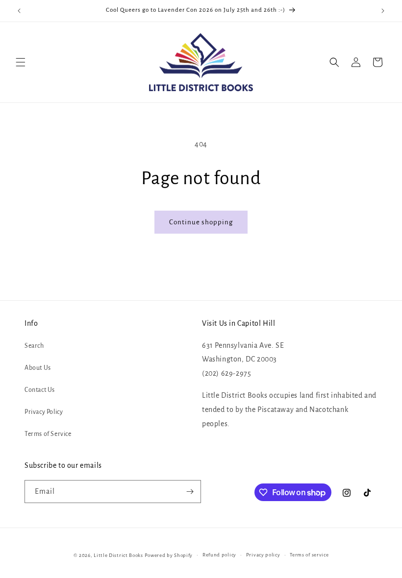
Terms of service (309, 554)
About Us (38, 367)
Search (34, 345)
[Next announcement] (383, 11)
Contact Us (40, 389)
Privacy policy (263, 554)
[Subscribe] (190, 491)
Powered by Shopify (169, 555)
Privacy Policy (44, 412)
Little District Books (118, 555)
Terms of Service (48, 434)
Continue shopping (201, 222)
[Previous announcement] (19, 11)
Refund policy (219, 554)
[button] (20, 62)
